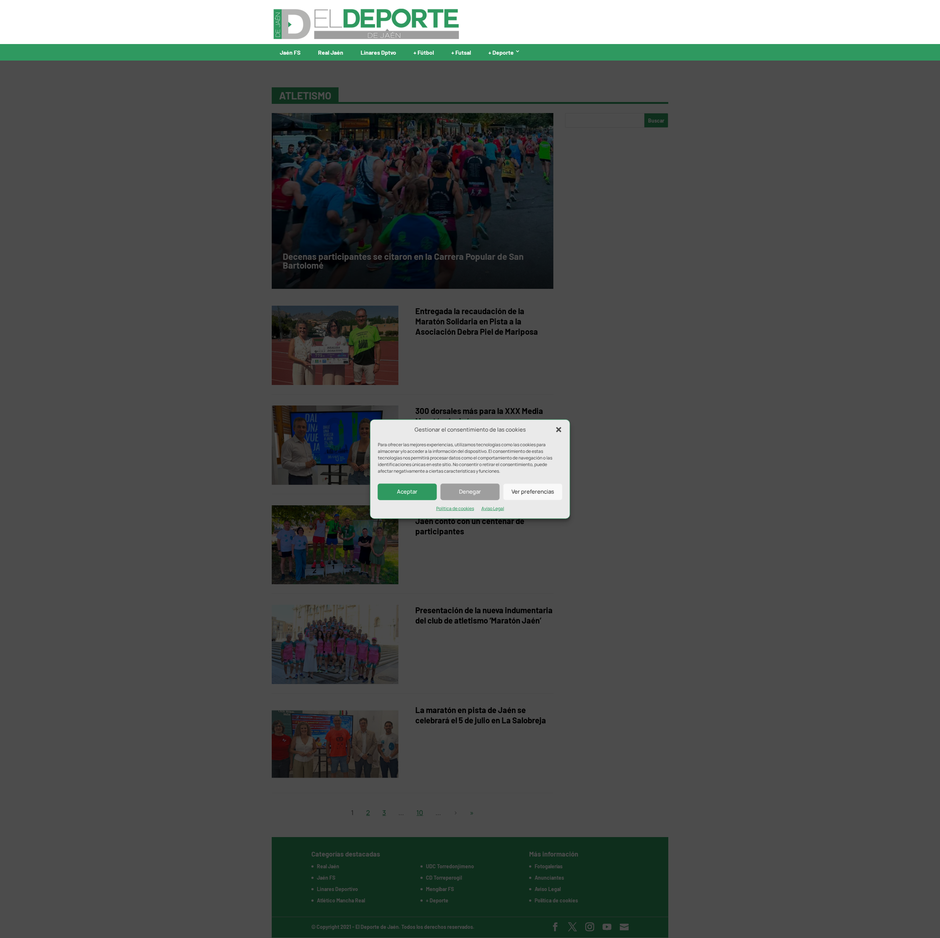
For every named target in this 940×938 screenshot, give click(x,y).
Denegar (470, 491)
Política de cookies (455, 508)
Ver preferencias (532, 491)
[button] (559, 429)
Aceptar (407, 491)
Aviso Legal (492, 508)
